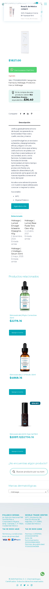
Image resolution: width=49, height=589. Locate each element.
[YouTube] (28, 585)
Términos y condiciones (12, 534)
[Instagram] (31, 585)
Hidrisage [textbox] (28, 492)
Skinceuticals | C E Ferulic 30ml (23, 375)
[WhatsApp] (17, 585)
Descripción (24, 122)
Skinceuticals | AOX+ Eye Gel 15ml (24, 434)
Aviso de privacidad (10, 536)
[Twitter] (24, 585)
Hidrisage (21, 83)
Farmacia (13, 83)
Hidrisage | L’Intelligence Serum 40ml (17, 251)
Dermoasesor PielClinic (24, 70)
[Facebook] (21, 585)
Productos (30, 83)
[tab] (24, 122)
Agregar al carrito (17, 332)
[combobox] (29, 491)
